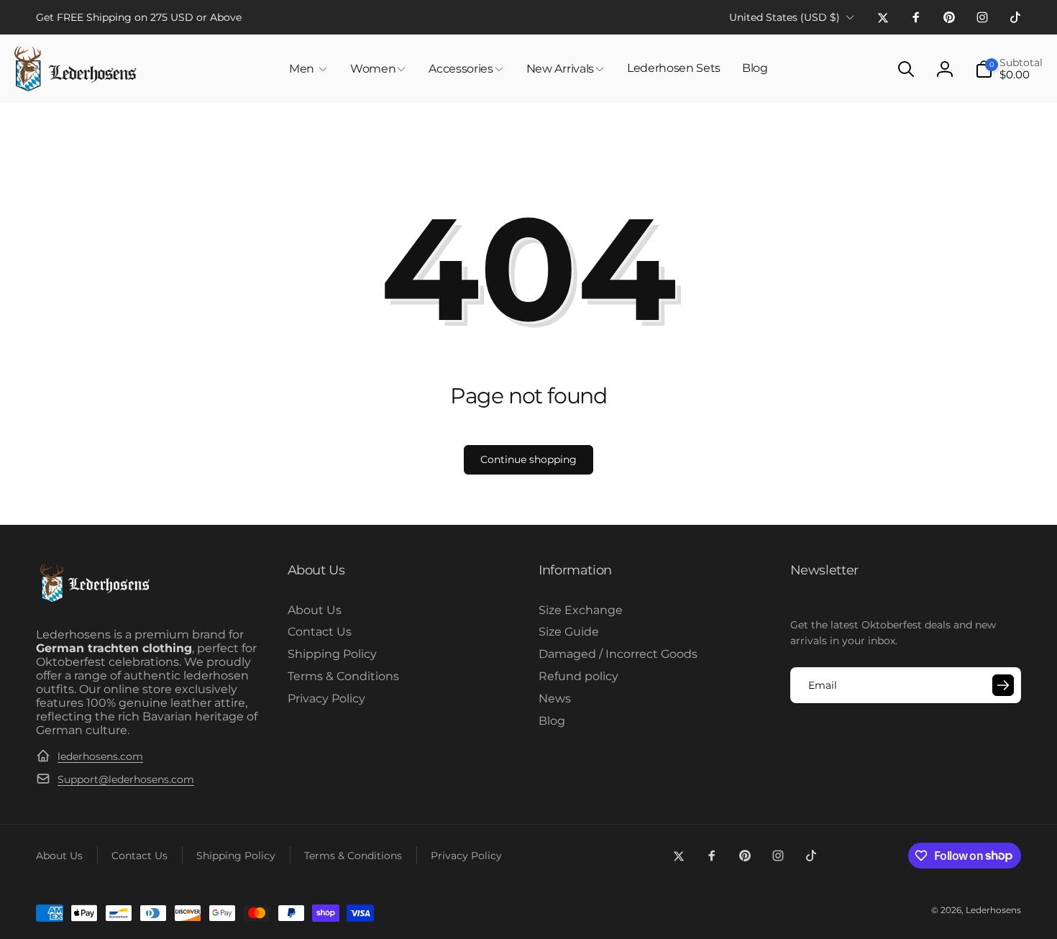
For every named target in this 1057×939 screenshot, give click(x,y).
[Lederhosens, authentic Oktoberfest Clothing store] (94, 600)
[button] (309, 69)
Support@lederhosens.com (126, 779)
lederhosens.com (100, 756)
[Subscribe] (1003, 685)
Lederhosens (993, 910)
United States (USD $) (784, 17)
